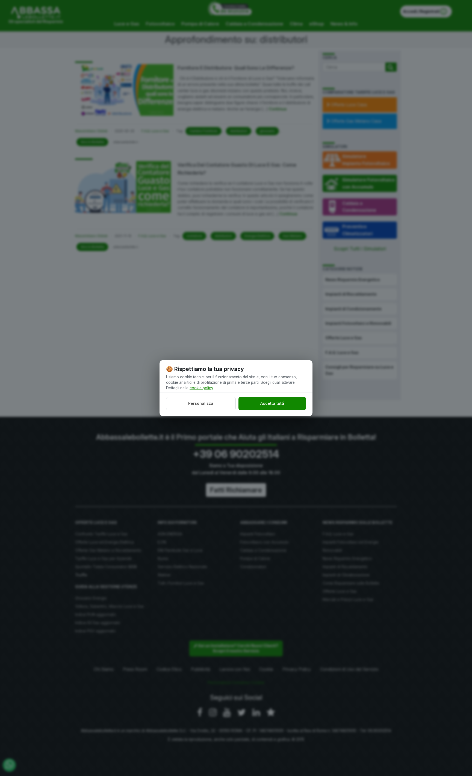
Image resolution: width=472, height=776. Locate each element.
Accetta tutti (272, 403)
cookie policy (201, 388)
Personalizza (200, 403)
